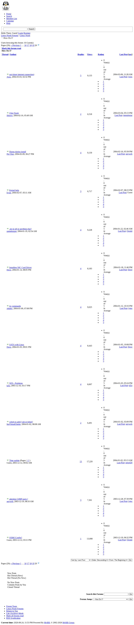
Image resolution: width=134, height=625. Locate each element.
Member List (11, 18)
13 (81, 461)
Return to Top (12, 611)
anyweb (129, 154)
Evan (9, 193)
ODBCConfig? (15, 538)
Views (89, 54)
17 (28, 45)
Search (9, 16)
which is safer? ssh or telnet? (21, 422)
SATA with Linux (16, 345)
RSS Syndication (13, 618)
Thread (5, 54)
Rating (101, 54)
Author (13, 54)
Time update (14, 460)
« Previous (15, 45)
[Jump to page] (38, 45)
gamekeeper (11, 231)
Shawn (9, 115)
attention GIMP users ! (18, 499)
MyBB (47, 622)
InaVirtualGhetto (14, 424)
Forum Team (11, 606)
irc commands (15, 306)
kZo (8, 386)
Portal (8, 14)
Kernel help (14, 190)
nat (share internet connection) (21, 74)
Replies (81, 54)
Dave (9, 270)
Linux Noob (25, 35)
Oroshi (129, 231)
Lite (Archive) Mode (14, 613)
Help (8, 23)
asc (130, 54)
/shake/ (9, 308)
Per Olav (10, 154)
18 (31, 45)
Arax (9, 77)
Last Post (123, 54)
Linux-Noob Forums (9, 35)
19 (33, 45)
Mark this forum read (11, 48)
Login (20, 33)
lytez (130, 308)
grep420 (128, 463)
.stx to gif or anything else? (20, 229)
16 (25, 45)
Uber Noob (14, 113)
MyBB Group (68, 622)
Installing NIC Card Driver (20, 267)
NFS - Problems (16, 383)
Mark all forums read (15, 616)
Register (27, 33)
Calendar (10, 21)
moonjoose (127, 115)
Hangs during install (17, 152)
